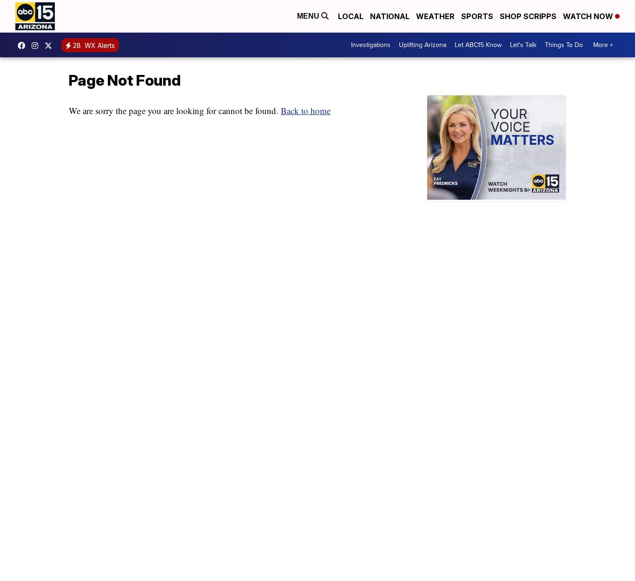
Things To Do (564, 45)
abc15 (24, 45)
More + (603, 45)
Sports (477, 16)
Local (351, 16)
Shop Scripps (528, 16)
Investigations (370, 45)
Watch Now (589, 16)
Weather (435, 16)
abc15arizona (37, 45)
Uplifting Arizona (422, 45)
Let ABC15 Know (478, 45)
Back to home (306, 110)
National (390, 16)
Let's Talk (523, 45)
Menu (309, 16)
